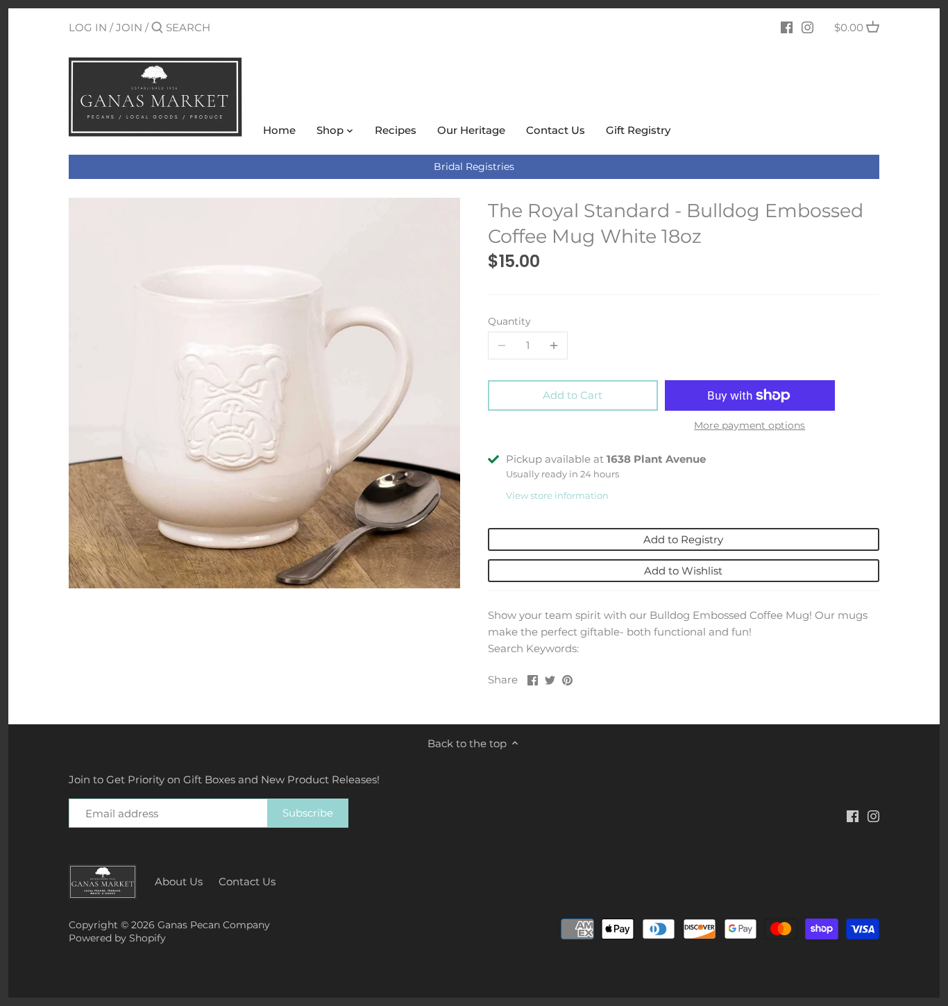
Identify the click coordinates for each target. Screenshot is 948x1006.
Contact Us (247, 881)
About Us (179, 881)
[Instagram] (807, 27)
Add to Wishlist (683, 570)
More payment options (749, 425)
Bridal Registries (474, 166)
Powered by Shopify (117, 938)
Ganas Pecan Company (214, 924)
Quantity (509, 321)
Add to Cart (572, 395)
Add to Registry (683, 539)
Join (129, 27)
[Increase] (554, 345)
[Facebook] (787, 27)
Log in (88, 27)
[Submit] (157, 28)
